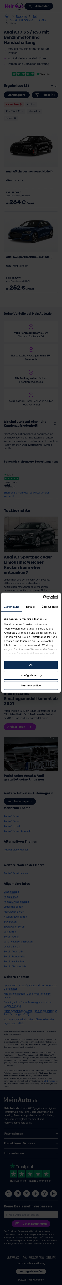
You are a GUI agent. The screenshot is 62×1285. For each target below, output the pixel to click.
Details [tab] (30, 606)
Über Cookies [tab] (50, 606)
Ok (31, 665)
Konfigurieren (29, 675)
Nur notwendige (31, 685)
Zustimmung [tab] (11, 606)
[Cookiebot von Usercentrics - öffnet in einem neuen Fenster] (43, 597)
